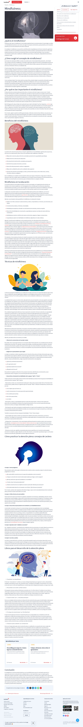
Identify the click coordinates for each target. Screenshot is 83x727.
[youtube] (68, 715)
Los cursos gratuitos (48, 718)
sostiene (49, 104)
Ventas (45, 703)
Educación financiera (48, 710)
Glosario (6, 5)
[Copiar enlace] (41, 688)
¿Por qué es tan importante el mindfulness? (66, 14)
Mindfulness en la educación (63, 18)
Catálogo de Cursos (27, 701)
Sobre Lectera (6, 701)
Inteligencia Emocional (41, 231)
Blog (24, 706)
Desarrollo (46, 712)
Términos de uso (6, 712)
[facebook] (28, 688)
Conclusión (59, 29)
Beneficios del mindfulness (63, 16)
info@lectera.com (26, 712)
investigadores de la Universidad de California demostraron (24, 423)
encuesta (7, 231)
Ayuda (26, 715)
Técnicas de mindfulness (62, 20)
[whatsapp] (38, 688)
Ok (33, 723)
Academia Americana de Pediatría (29, 226)
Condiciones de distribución (8, 717)
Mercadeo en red (47, 707)
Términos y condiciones (8, 713)
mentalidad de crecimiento (17, 522)
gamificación (25, 195)
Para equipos (6, 707)
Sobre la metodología (8, 703)
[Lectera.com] (7, 2)
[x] (30, 688)
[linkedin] (33, 688)
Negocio (46, 706)
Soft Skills (46, 709)
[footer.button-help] (77, 720)
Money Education (47, 717)
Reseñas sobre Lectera (8, 704)
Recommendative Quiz (27, 707)
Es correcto (65, 9)
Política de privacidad (7, 715)
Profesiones (46, 701)
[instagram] (66, 715)
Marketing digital (47, 704)
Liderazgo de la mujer (48, 714)
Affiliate (5, 706)
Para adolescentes (48, 715)
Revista (24, 703)
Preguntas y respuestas (8, 709)
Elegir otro (74, 9)
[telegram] (35, 688)
